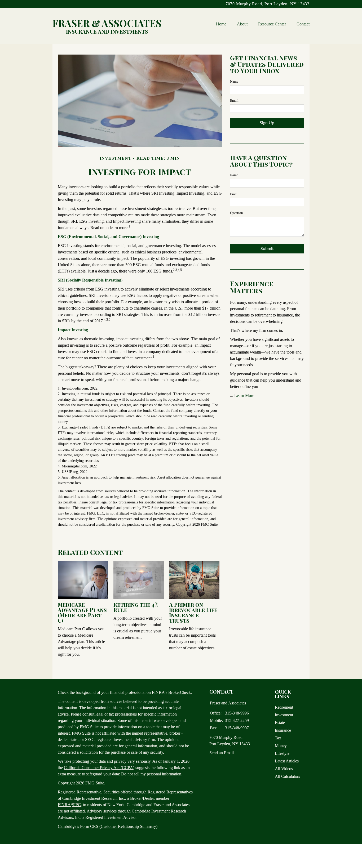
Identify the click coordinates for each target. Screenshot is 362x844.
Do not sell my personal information (151, 774)
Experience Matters (251, 287)
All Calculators (287, 776)
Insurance (283, 730)
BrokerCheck (179, 692)
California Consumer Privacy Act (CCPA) (99, 767)
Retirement (284, 707)
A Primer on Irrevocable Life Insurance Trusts (193, 612)
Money (281, 745)
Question (236, 213)
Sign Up (267, 123)
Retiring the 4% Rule (135, 607)
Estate (280, 722)
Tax (278, 738)
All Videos (284, 768)
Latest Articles (287, 761)
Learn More (244, 395)
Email (234, 100)
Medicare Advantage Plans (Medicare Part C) (82, 612)
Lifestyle (282, 753)
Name (234, 81)
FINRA (64, 804)
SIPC (76, 804)
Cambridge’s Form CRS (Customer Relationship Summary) (107, 826)
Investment (284, 715)
